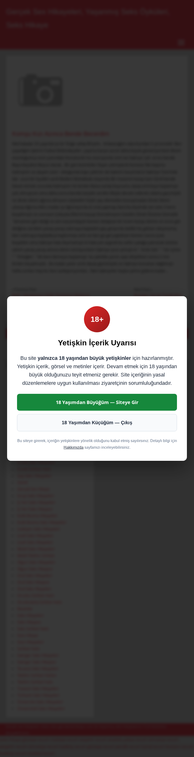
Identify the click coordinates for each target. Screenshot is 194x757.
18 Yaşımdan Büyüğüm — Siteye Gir (97, 402)
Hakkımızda (74, 447)
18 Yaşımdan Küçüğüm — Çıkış (97, 422)
